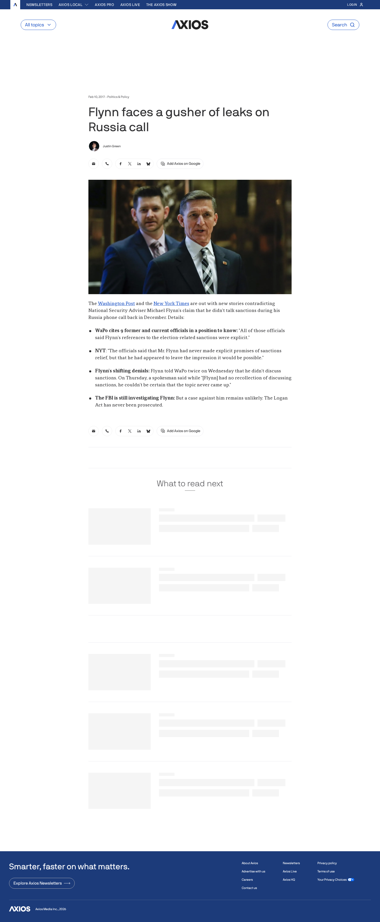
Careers (247, 879)
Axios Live (130, 5)
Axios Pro (104, 5)
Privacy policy (327, 863)
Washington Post (116, 303)
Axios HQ (289, 879)
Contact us (249, 887)
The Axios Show (161, 5)
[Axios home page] (15, 4)
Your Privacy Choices (332, 879)
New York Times (171, 303)
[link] (93, 164)
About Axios (250, 863)
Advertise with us (253, 871)
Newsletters (39, 5)
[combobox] (74, 4)
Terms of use (326, 871)
